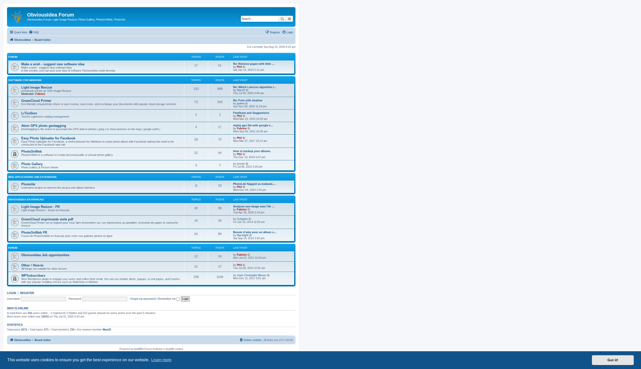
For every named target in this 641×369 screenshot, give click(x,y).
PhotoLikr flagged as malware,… (254, 183)
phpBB (138, 348)
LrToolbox (29, 113)
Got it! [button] (612, 360)
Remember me (167, 298)
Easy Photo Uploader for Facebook (48, 138)
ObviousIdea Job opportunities (45, 255)
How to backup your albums (251, 151)
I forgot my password (142, 298)
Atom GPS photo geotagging (43, 126)
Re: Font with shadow (247, 100)
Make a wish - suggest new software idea (52, 64)
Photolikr (28, 184)
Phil (239, 66)
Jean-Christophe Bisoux (251, 275)
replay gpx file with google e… (253, 125)
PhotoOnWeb (31, 151)
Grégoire (242, 218)
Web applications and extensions (32, 177)
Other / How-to (32, 265)
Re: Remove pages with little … (253, 63)
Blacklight (242, 235)
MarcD (241, 90)
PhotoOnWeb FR (34, 232)
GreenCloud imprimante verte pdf (47, 219)
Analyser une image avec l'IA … (253, 206)
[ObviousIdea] (17, 16)
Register (27, 292)
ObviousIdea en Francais (26, 199)
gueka (240, 103)
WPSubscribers (33, 275)
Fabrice (40, 93)
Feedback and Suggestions (251, 112)
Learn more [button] (161, 360)
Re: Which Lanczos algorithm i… (254, 87)
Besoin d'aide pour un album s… (254, 232)
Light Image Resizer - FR (40, 207)
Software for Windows (25, 80)
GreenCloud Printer (36, 101)
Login (11, 292)
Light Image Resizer (36, 87)
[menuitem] (34, 32)
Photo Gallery (32, 164)
